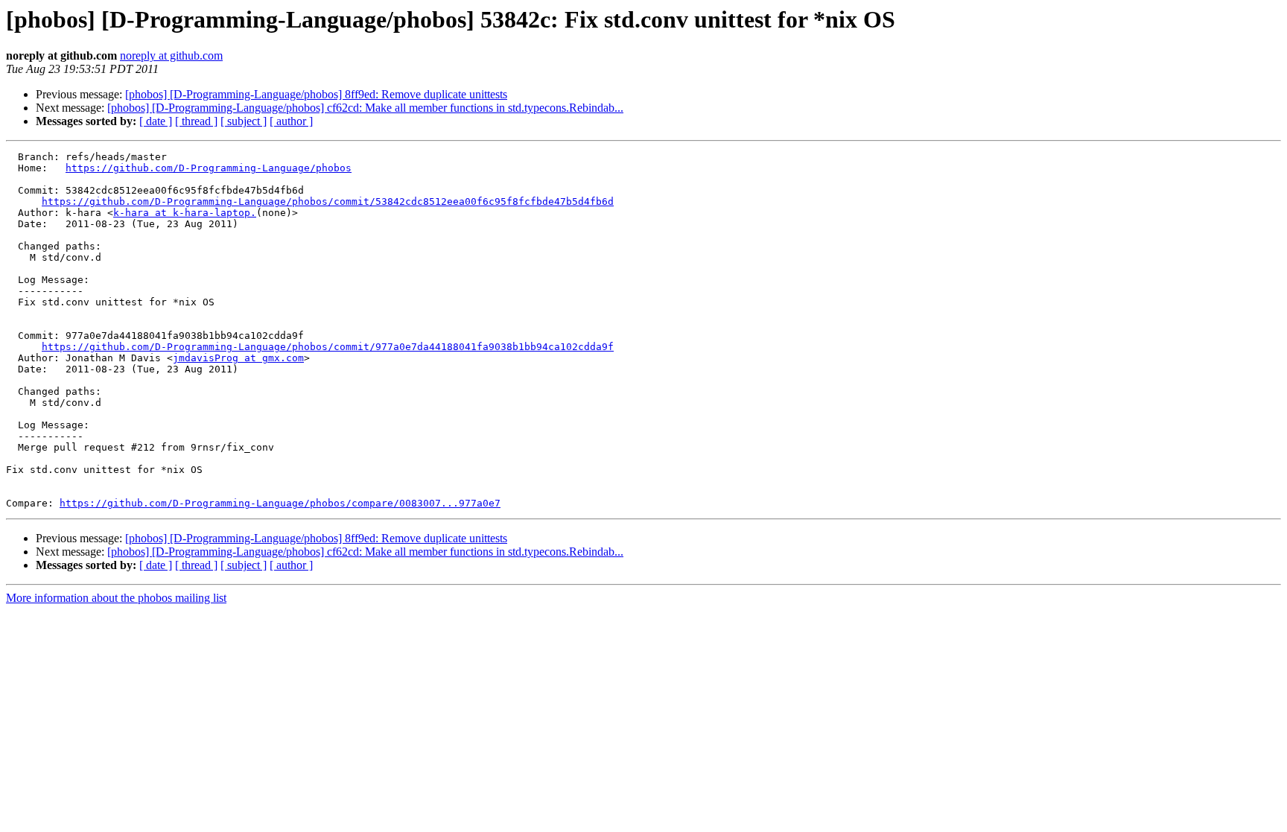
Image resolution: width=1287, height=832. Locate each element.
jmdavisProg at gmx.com (238, 357)
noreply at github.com (171, 55)
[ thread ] (196, 121)
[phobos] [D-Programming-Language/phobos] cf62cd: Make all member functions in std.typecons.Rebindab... (365, 107)
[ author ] (291, 121)
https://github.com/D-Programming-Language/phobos (209, 168)
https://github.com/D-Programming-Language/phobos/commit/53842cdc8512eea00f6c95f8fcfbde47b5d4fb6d (328, 201)
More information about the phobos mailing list (116, 597)
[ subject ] (243, 121)
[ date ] (155, 121)
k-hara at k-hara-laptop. (184, 212)
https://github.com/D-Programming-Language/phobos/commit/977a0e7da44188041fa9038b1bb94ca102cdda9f (328, 346)
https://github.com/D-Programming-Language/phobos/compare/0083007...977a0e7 (280, 503)
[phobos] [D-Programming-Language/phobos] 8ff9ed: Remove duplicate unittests (316, 94)
